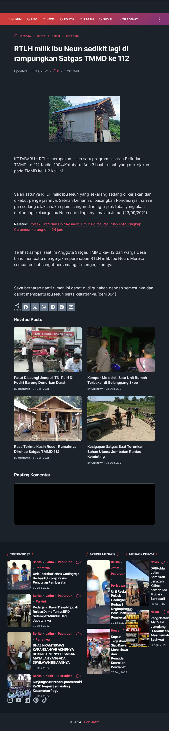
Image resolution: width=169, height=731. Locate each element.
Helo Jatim (91, 722)
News (115, 630)
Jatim (50, 562)
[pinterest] (62, 307)
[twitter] (35, 307)
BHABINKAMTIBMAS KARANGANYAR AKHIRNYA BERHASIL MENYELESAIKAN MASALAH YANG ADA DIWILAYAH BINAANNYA (54, 654)
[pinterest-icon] (36, 700)
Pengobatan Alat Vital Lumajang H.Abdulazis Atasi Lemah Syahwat (160, 629)
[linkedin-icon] (27, 700)
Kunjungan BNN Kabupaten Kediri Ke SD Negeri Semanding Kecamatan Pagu (57, 686)
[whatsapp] (44, 307)
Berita (37, 562)
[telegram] (53, 307)
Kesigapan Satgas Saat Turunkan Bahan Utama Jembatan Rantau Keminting (115, 451)
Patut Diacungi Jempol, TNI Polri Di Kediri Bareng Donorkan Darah (43, 380)
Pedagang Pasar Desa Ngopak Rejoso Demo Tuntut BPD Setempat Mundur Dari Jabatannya (55, 613)
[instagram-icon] (10, 700)
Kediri (50, 676)
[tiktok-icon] (44, 700)
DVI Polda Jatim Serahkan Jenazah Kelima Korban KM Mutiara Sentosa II (159, 583)
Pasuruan (65, 562)
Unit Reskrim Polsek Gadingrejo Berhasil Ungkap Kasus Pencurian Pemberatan (56, 578)
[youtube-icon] (18, 700)
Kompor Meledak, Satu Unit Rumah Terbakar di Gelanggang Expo (117, 380)
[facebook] (26, 307)
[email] (71, 307)
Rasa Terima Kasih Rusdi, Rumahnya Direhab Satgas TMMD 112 (45, 449)
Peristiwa (43, 568)
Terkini (41, 601)
